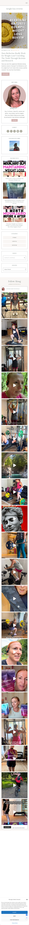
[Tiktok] (21, 131)
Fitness (14, 237)
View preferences (14, 919)
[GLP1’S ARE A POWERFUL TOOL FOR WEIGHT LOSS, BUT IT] (14, 385)
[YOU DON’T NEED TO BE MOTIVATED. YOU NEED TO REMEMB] (14, 439)
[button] (27, 899)
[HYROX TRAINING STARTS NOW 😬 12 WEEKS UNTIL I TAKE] (14, 652)
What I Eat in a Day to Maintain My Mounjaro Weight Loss (14, 179)
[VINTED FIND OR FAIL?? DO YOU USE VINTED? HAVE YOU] (14, 599)
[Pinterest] (11, 131)
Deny (14, 916)
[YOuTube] (17, 131)
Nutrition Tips (16, 50)
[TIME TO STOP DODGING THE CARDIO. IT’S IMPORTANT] (14, 572)
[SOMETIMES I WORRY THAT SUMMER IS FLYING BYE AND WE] (14, 465)
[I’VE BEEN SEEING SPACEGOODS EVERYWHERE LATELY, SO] (14, 679)
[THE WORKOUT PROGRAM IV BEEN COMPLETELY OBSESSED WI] (14, 625)
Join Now (14, 120)
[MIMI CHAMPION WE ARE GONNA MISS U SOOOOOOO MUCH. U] (14, 305)
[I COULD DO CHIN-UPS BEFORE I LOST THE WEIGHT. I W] (14, 412)
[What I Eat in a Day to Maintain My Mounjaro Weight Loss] (14, 169)
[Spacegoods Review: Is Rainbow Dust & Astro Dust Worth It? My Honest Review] (14, 191)
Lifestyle (14, 241)
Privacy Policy (15, 923)
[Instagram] (14, 131)
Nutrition (14, 245)
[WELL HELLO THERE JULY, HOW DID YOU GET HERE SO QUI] (14, 785)
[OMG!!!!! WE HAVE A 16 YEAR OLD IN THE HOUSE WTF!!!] (14, 519)
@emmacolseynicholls (14, 284)
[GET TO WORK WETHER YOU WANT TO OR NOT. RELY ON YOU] (14, 359)
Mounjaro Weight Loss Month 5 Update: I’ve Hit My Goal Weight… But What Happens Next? (14, 225)
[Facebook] (7, 131)
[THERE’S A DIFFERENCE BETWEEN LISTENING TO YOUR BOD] (14, 332)
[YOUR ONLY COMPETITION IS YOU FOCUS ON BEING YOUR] (14, 492)
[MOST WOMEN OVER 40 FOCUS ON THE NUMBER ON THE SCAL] (14, 812)
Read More (5, 74)
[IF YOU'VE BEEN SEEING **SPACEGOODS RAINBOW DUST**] (14, 705)
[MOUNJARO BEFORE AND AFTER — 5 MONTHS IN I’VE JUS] (14, 759)
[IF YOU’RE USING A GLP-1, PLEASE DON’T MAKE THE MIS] (14, 732)
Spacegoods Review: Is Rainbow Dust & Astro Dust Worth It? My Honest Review (14, 202)
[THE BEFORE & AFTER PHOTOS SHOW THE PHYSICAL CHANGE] (14, 545)
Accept (14, 912)
